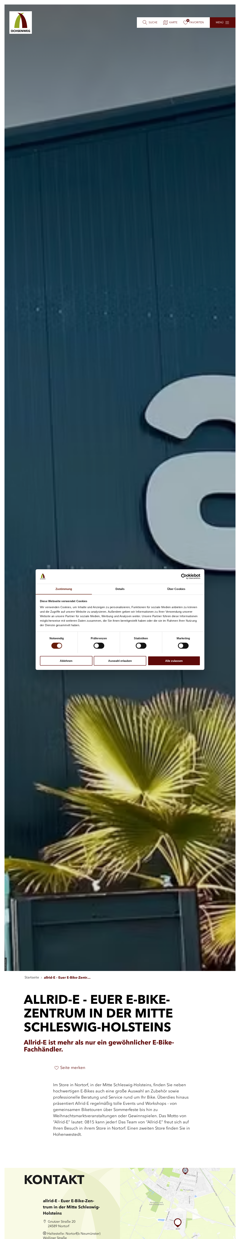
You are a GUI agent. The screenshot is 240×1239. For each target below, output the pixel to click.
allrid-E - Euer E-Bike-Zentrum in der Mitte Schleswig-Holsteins (67, 977)
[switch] (99, 646)
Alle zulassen (174, 660)
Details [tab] (120, 588)
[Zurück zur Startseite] (20, 22)
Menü (220, 22)
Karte (173, 22)
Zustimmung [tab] (64, 588)
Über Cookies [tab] (176, 588)
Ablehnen (66, 660)
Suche (153, 22)
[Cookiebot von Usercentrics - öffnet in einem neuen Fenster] (183, 576)
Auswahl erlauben (120, 660)
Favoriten (196, 22)
